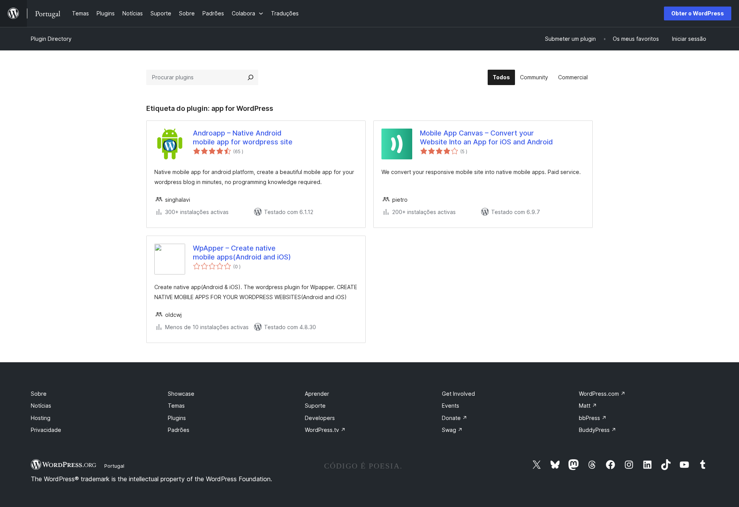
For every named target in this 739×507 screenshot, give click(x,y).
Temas (176, 405)
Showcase (181, 393)
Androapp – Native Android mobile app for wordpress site (243, 137)
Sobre (39, 393)
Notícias (41, 405)
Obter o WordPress (697, 13)
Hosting (40, 418)
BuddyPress (597, 430)
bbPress (593, 418)
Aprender (317, 393)
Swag (452, 430)
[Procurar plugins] (250, 77)
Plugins (177, 418)
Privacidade (46, 430)
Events (450, 405)
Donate (454, 418)
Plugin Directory (51, 38)
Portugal (114, 466)
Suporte (315, 405)
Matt (588, 405)
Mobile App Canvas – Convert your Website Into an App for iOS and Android (486, 137)
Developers (320, 418)
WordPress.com (602, 393)
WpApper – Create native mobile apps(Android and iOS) (242, 252)
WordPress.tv (325, 430)
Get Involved (458, 393)
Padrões (178, 430)
